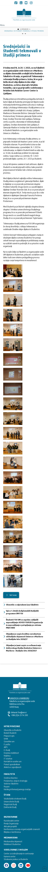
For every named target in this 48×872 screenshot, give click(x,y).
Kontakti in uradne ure (13, 761)
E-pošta (7, 744)
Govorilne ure (9, 741)
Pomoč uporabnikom (12, 764)
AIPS (6, 747)
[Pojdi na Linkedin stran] (20, 865)
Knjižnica (7, 755)
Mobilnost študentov (12, 844)
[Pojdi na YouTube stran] (27, 865)
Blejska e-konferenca (12, 832)
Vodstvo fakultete (11, 783)
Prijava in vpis (9, 736)
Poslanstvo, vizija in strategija (15, 781)
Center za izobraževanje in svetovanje (19, 853)
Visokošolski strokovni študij (15, 798)
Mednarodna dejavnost (13, 841)
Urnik (6, 738)
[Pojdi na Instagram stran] (13, 865)
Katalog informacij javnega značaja (17, 789)
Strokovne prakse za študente (16, 859)
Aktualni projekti (10, 826)
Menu (2, 25)
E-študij (7, 750)
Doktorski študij (10, 807)
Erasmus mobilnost (11, 753)
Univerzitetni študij (11, 801)
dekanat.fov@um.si (18, 712)
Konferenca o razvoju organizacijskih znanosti (22, 829)
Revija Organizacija (11, 823)
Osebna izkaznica (10, 778)
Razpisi (6, 786)
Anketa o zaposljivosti (12, 767)
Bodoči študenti (10, 733)
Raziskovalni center (11, 820)
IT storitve (8, 758)
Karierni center (9, 856)
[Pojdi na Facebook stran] (6, 865)
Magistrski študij (10, 804)
